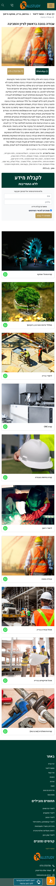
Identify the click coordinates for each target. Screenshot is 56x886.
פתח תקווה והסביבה (11, 164)
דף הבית (50, 14)
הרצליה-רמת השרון (18, 156)
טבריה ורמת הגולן (35, 164)
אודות (52, 781)
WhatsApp (41, 71)
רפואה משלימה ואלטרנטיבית (43, 830)
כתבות (52, 777)
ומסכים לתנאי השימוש (39, 210)
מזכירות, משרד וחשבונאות (44, 826)
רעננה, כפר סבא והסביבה (33, 159)
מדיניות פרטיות (48, 790)
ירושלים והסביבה (22, 153)
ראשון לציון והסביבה (46, 156)
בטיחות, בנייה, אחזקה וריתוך (16, 14)
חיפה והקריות (10, 153)
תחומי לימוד (38, 14)
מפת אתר (50, 794)
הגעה (52, 786)
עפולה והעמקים (48, 164)
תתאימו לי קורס (43, 215)
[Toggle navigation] (50, 5)
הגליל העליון (15, 161)
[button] (51, 881)
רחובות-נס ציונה (48, 161)
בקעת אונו (24, 164)
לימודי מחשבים (48, 813)
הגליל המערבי (26, 161)
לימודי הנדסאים (48, 808)
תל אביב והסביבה (35, 153)
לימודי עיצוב (49, 817)
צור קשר (51, 772)
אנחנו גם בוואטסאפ (43, 875)
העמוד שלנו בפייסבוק (43, 870)
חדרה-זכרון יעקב (17, 159)
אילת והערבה (37, 161)
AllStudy (46, 168)
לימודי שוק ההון (48, 835)
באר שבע (6, 161)
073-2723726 (14, 71)
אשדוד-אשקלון (32, 156)
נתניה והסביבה (49, 159)
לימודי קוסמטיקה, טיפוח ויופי (43, 821)
